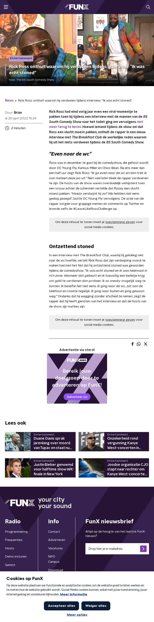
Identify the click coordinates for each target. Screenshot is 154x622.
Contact (54, 531)
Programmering (16, 531)
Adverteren (56, 540)
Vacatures (55, 548)
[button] (6, 7)
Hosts (9, 548)
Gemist (10, 565)
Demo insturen (16, 556)
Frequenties (13, 540)
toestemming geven (120, 222)
